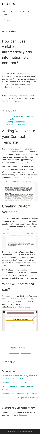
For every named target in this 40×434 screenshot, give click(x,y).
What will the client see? (16, 124)
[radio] (14, 352)
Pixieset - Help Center (9, 11)
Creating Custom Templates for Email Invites (19, 393)
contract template (19, 151)
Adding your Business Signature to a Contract (20, 398)
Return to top (7, 362)
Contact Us (23, 415)
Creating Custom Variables (16, 122)
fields (4, 101)
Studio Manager (25, 11)
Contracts (5, 14)
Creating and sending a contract (14, 382)
